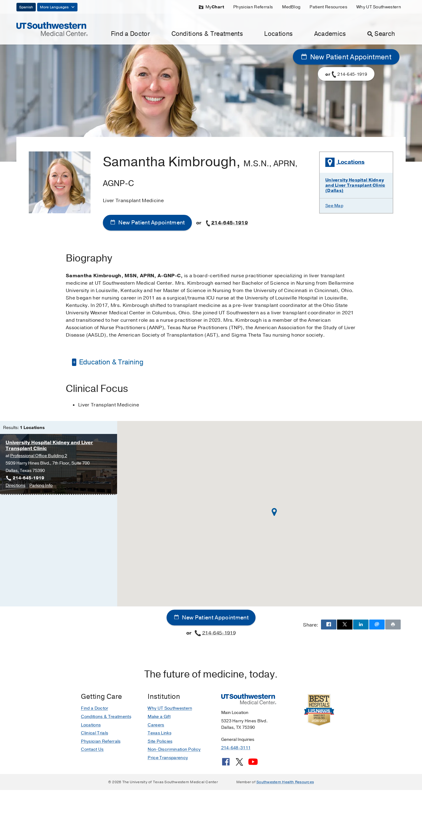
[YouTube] (253, 764)
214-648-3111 (236, 748)
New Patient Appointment (349, 57)
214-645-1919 (229, 222)
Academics (330, 34)
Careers (156, 725)
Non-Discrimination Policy (174, 749)
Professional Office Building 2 (38, 456)
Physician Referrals (253, 7)
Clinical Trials (94, 733)
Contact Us (92, 749)
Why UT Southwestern (379, 7)
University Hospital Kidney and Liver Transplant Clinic (49, 445)
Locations (278, 34)
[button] (274, 512)
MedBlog (291, 7)
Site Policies (160, 741)
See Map (334, 206)
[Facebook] (225, 764)
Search (384, 34)
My (214, 7)
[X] (239, 764)
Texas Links (159, 733)
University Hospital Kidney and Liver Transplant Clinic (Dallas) (355, 185)
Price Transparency (168, 758)
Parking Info (41, 485)
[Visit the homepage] (52, 28)
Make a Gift (159, 717)
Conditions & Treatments (207, 34)
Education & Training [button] (110, 362)
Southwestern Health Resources (285, 782)
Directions (15, 485)
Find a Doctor (130, 34)
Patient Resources (328, 7)
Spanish (26, 7)
